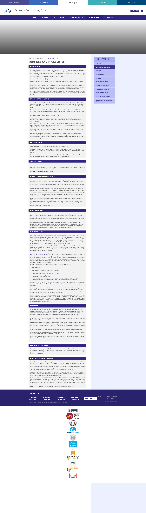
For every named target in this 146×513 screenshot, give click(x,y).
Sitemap (100, 396)
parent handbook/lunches (56, 282)
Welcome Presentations (102, 81)
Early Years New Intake (102, 85)
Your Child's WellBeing (102, 89)
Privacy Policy (103, 400)
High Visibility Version (109, 398)
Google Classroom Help (103, 96)
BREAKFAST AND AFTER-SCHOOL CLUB (104, 101)
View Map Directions (90, 398)
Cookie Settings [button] (111, 400)
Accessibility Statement (111, 396)
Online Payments (100, 74)
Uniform (98, 71)
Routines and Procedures (103, 67)
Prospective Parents (102, 92)
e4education (114, 401)
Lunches (98, 78)
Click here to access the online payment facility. (41, 171)
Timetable (98, 63)
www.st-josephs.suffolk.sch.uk (48, 79)
